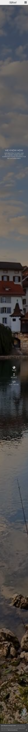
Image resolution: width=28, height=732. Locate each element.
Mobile (14, 377)
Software (14, 385)
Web (14, 370)
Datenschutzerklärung (12, 730)
